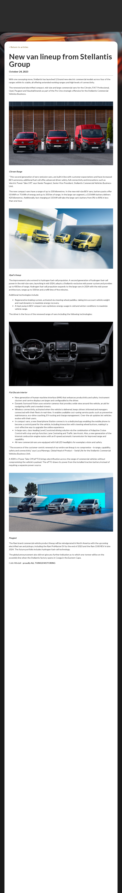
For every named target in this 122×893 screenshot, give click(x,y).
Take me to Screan (61, 125)
